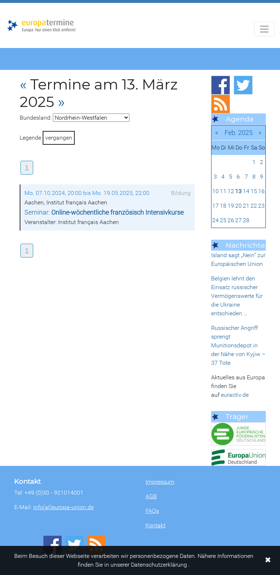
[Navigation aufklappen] (264, 29)
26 (231, 220)
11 (223, 191)
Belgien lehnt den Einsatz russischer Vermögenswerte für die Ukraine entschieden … (236, 296)
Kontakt (155, 525)
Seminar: (104, 212)
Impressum (159, 481)
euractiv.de (235, 394)
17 (215, 205)
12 (231, 191)
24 (215, 220)
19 (231, 205)
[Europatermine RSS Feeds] (220, 104)
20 (238, 205)
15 (253, 191)
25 (223, 220)
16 (261, 191)
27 (238, 220)
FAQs (152, 510)
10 (215, 191)
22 (253, 205)
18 (223, 205)
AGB (151, 496)
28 (246, 220)
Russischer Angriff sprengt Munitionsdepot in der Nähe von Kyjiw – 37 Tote (238, 345)
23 (261, 205)
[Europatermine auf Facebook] (220, 85)
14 (246, 191)
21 (246, 205)
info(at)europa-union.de (63, 507)
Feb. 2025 (239, 132)
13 (238, 191)
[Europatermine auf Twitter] (243, 85)
